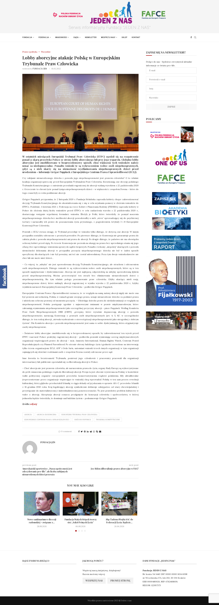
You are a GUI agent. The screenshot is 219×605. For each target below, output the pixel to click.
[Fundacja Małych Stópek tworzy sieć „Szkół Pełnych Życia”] (80, 504)
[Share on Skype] (97, 431)
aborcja (28, 415)
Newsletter (91, 37)
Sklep (124, 37)
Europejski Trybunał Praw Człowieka (79, 415)
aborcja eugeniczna (46, 415)
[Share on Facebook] (79, 431)
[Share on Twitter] (82, 431)
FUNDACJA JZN (39, 68)
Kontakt (136, 37)
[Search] (195, 37)
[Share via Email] (100, 431)
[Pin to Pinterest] (85, 431)
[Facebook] (191, 37)
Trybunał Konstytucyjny (108, 420)
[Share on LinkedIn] (88, 431)
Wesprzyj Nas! (108, 37)
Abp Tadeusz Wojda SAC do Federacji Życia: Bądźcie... (119, 521)
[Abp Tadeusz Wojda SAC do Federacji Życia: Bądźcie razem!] (119, 504)
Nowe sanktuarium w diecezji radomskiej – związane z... (41, 521)
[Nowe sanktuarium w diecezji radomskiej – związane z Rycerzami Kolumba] (42, 504)
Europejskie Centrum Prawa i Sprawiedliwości (46, 420)
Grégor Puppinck (82, 420)
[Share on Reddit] (91, 431)
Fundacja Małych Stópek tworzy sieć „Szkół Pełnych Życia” (81, 521)
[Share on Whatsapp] (94, 431)
